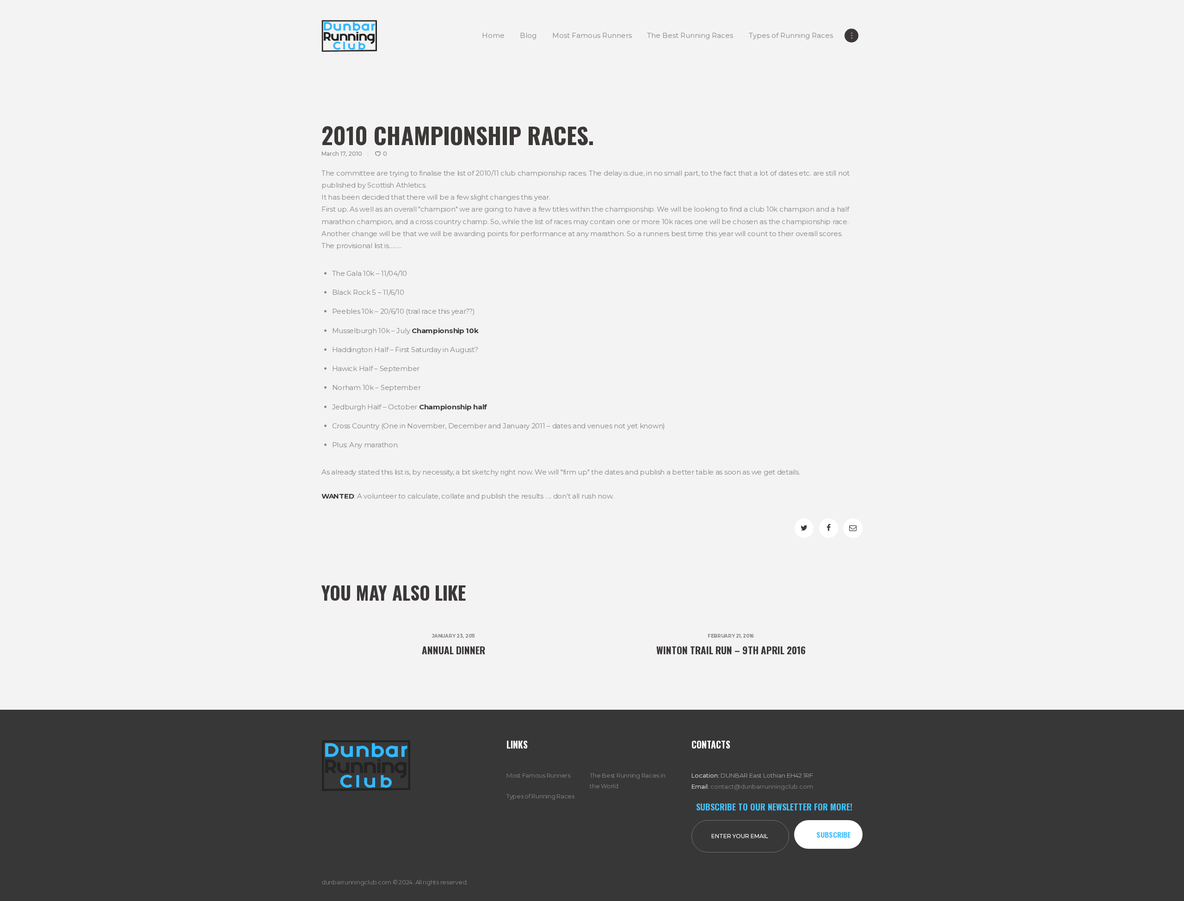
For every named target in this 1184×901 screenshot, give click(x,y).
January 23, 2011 (453, 636)
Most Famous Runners (538, 775)
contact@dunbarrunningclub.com (761, 786)
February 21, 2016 (731, 636)
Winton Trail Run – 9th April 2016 (731, 650)
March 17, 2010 (341, 153)
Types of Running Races (540, 796)
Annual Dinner (453, 650)
